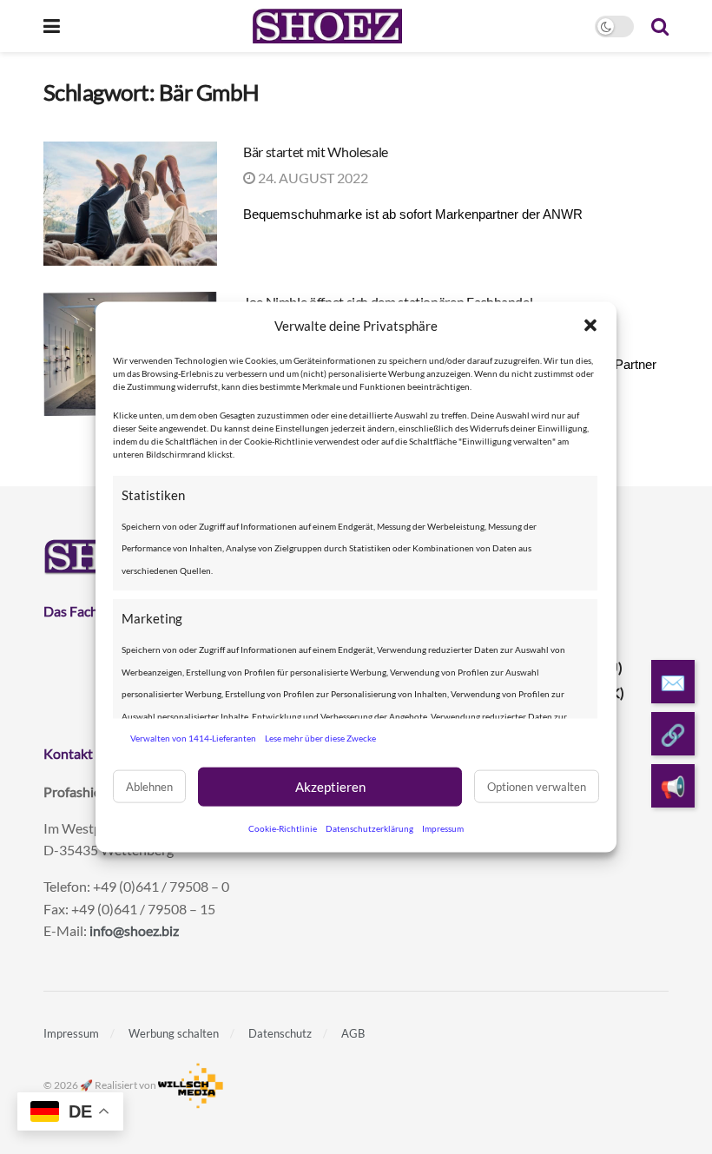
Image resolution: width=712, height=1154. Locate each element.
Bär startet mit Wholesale (315, 151)
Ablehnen (149, 787)
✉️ (673, 682)
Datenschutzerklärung (369, 827)
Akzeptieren (330, 787)
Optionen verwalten (536, 787)
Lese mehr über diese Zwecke (320, 738)
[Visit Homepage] (327, 26)
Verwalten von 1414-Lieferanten (193, 738)
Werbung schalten (174, 1033)
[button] (590, 325)
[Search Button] (660, 26)
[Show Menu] (51, 26)
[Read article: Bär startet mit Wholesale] (130, 204)
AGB (353, 1033)
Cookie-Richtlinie (282, 827)
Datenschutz (280, 1033)
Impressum (443, 827)
